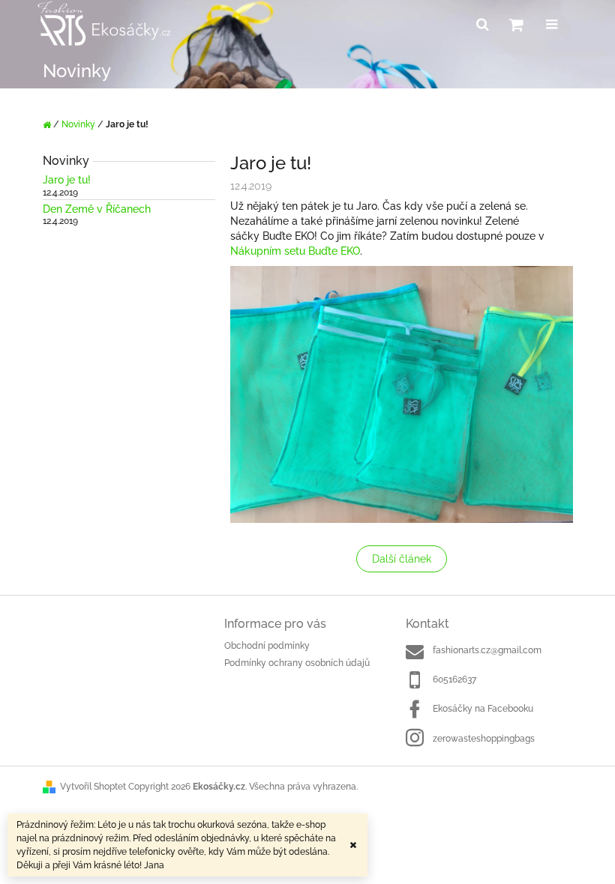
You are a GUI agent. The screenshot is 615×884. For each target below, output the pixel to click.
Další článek (401, 559)
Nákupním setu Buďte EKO (295, 251)
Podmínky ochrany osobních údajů (297, 663)
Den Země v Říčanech (97, 209)
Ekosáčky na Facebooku (483, 708)
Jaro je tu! (67, 180)
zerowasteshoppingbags (484, 738)
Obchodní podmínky (267, 646)
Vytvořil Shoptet (93, 786)
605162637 (454, 679)
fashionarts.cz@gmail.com (487, 650)
